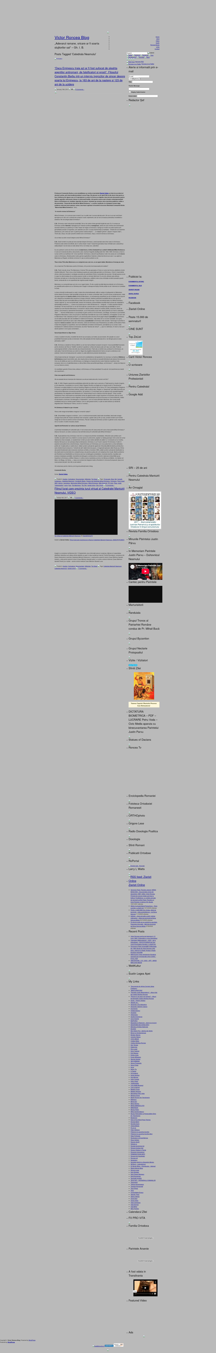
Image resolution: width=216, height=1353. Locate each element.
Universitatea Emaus (137, 1192)
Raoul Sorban (135, 1140)
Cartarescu (58, 481)
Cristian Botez (135, 1041)
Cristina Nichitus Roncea (138, 1043)
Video (157, 41)
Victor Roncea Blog (72, 37)
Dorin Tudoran (135, 1051)
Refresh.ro (134, 1144)
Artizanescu (134, 1015)
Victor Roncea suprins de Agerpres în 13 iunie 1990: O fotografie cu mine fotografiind (144, 937)
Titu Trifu (84, 485)
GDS (56, 483)
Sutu (69, 485)
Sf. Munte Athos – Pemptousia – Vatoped (143, 1166)
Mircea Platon (135, 1110)
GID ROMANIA (135, 1061)
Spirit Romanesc (136, 1176)
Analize (65, 479)
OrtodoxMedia (135, 1126)
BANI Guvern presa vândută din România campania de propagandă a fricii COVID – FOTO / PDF (143, 956)
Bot (116, 479)
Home (157, 37)
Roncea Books (154, 45)
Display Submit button (138, 92)
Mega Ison (134, 1101)
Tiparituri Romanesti (137, 1186)
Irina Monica (134, 1077)
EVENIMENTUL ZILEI (135, 286)
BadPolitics (134, 1021)
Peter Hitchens (135, 1130)
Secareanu (134, 1160)
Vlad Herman (135, 1204)
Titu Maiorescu (76, 485)
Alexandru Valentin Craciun (139, 1006)
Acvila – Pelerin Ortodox (138, 1000)
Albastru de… (135, 1002)
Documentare (80, 479)
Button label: (133, 96)
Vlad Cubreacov (136, 1202)
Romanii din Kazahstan (138, 1156)
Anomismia (134, 1009)
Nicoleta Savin (135, 1124)
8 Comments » (79, 89)
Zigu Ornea (99, 485)
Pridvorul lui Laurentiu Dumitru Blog (141, 1134)
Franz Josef (120, 481)
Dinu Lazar (134, 1049)
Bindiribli (133, 1029)
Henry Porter (134, 1065)
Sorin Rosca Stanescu (137, 1174)
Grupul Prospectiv (136, 1063)
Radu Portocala (135, 1136)
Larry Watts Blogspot (137, 1085)
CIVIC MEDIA (135, 1039)
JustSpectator (135, 1083)
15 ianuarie (107, 479)
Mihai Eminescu (93, 483)
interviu (60, 483)
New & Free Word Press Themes (141, 1120)
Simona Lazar (135, 1170)
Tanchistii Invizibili (136, 1178)
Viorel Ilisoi (134, 1198)
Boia (112, 479)
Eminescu (114, 481)
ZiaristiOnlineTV (88, 536)
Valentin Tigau (135, 1194)
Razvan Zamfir (135, 1142)
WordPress (32, 1340)
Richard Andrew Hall (137, 1148)
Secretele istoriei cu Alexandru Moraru (142, 1162)
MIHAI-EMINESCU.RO (137, 1105)
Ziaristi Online (104, 193)
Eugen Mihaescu (136, 1057)
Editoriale (88, 479)
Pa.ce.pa (133, 1128)
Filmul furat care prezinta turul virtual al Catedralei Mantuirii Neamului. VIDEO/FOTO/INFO (97, 540)
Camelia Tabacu (136, 1037)
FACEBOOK (132, 298)
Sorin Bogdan (135, 1172)
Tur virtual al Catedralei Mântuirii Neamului (68, 536)
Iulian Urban (134, 1081)
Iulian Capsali (135, 1079)
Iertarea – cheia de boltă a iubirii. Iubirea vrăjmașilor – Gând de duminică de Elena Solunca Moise (143, 918)
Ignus (132, 1067)
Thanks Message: (134, 86)
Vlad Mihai (134, 1207)
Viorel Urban (134, 1200)
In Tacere (133, 1071)
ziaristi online (91, 485)
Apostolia (133, 1013)
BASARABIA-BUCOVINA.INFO (140, 1025)
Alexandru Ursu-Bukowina (139, 1004)
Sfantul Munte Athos (137, 1168)
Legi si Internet (135, 1087)
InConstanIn (134, 1073)
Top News (94, 479)
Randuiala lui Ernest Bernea (139, 1138)
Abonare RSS (139, 62)
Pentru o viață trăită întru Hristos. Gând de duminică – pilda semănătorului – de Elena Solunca (144, 912)
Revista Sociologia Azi (137, 1146)
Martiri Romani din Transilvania (140, 1097)
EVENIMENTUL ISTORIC (136, 282)
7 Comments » (78, 498)
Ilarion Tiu (134, 1069)
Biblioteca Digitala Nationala (139, 1027)
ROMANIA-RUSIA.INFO (138, 1154)
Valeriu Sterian (135, 1196)
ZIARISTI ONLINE (134, 290)
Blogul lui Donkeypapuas (138, 1033)
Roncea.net (134, 1158)
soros (66, 485)
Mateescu (134, 1099)
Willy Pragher (135, 1209)
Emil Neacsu (134, 1053)
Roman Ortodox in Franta (138, 1150)
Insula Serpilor (135, 1075)
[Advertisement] (108, 15)
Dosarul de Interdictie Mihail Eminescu (98, 481)
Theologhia (134, 1182)
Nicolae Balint (135, 1122)
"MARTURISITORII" (136, 990)
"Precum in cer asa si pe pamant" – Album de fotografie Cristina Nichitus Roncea (143, 997)
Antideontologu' (135, 1011)
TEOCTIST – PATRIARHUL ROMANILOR (143, 1180)
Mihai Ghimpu (135, 1103)
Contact (157, 49)
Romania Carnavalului (137, 1152)
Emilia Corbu (135, 1055)
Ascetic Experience (136, 1017)
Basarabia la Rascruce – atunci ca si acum (144, 1023)
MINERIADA (134, 1108)
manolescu (66, 483)
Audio (157, 43)
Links (157, 47)
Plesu (115, 483)
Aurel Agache (135, 1019)
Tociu (132, 1190)
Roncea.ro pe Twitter (148, 64)
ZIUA (157, 39)
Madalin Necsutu (136, 1091)
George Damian (135, 1059)
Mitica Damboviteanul (137, 1112)
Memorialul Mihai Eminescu (79, 483)
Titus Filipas (134, 1188)
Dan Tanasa (134, 1045)
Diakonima (134, 1047)
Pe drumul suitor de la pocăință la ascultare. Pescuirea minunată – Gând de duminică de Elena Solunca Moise (144, 924)
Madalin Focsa (135, 1089)
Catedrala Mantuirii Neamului (113, 566)
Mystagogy (134, 1118)
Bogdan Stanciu (135, 1035)
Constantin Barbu (80, 481)
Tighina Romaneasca (137, 1184)
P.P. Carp (110, 483)
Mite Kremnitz (103, 483)
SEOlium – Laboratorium (138, 1164)
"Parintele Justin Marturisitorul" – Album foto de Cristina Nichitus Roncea (144, 993)
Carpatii (119, 479)
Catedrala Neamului (68, 481)
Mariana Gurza (135, 1095)
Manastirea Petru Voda (138, 1093)
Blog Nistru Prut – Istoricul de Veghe (142, 1031)
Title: (130, 82)
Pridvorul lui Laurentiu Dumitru (140, 1132)
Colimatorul (71, 479)
